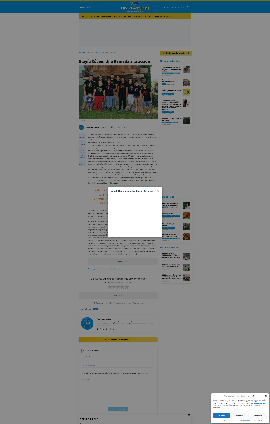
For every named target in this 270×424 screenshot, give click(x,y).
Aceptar (222, 415)
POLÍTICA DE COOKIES (227, 420)
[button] (266, 396)
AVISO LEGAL (258, 420)
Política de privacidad (244, 420)
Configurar (258, 415)
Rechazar (240, 415)
